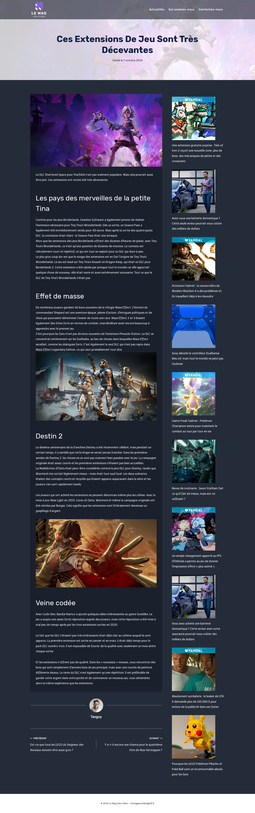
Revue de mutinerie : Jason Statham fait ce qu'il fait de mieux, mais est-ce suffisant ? (197, 494)
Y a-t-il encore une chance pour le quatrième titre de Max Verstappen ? (133, 744)
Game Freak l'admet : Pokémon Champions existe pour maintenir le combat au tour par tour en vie (194, 426)
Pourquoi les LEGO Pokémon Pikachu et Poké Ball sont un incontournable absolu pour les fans (197, 769)
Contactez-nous (211, 9)
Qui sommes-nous (181, 9)
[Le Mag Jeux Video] (39, 9)
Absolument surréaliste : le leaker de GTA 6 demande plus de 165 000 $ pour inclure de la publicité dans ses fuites (198, 702)
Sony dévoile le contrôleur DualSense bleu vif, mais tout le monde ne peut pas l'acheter (197, 359)
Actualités (156, 9)
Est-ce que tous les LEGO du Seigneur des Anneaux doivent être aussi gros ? (56, 744)
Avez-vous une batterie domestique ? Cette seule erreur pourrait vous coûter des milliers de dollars (197, 224)
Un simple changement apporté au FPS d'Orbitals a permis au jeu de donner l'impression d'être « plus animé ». (196, 561)
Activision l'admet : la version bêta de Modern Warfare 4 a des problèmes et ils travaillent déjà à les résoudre (197, 291)
